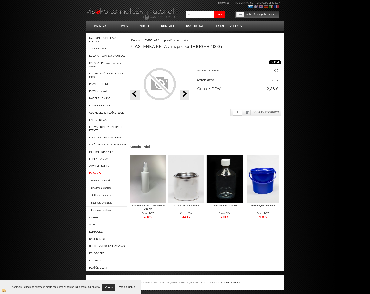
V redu (109, 287)
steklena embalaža (101, 195)
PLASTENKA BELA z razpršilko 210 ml (148, 207)
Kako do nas (195, 26)
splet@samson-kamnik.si (227, 282)
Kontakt (168, 26)
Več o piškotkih (127, 287)
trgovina (99, 26)
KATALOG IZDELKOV (229, 26)
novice (145, 26)
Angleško (256, 6)
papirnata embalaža (101, 202)
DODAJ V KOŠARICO (266, 112)
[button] (184, 95)
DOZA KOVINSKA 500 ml (186, 205)
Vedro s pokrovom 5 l (263, 205)
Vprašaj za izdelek (208, 70)
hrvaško (261, 6)
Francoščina (276, 6)
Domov (123, 26)
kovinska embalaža (101, 180)
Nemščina (266, 6)
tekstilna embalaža (101, 210)
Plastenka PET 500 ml (225, 205)
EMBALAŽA (152, 40)
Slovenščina (250, 6)
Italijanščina (271, 6)
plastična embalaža (101, 188)
